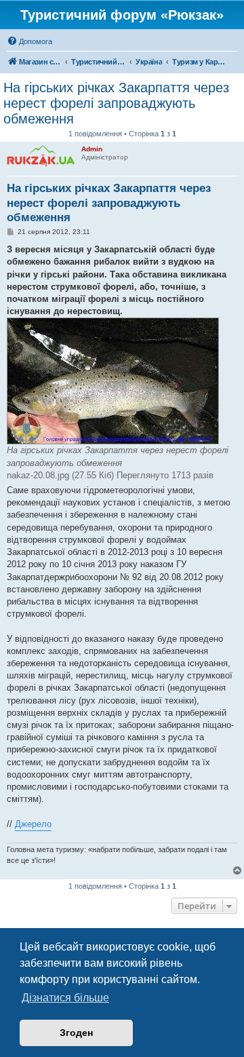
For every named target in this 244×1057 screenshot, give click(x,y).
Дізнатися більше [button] (65, 997)
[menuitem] (29, 41)
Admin (91, 149)
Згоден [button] (76, 1032)
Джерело (33, 824)
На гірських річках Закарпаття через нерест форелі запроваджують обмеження (116, 103)
